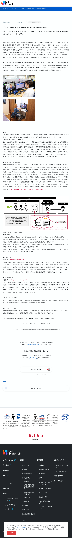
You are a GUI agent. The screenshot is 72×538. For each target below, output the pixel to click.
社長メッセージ (44, 469)
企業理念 (42, 465)
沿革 (40, 478)
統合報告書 (27, 498)
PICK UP (6, 488)
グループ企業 (43, 493)
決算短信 (26, 481)
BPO (4, 475)
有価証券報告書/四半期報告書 (29, 493)
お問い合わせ (58, 476)
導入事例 (6, 465)
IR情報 (22, 460)
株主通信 (26, 501)
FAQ (23, 520)
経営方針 (25, 469)
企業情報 (40, 460)
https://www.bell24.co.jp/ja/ (18, 280)
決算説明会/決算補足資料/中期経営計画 (29, 487)
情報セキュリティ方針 (62, 466)
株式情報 (25, 505)
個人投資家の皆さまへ (28, 515)
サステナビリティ (60, 460)
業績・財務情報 (27, 474)
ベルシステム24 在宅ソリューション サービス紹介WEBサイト (28, 189)
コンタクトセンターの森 (11, 500)
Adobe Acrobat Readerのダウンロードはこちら (36, 375)
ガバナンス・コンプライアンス (45, 483)
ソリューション (8, 460)
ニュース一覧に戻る (36, 388)
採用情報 (6, 470)
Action (5, 493)
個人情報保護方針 (61, 471)
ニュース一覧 (7, 483)
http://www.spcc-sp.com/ (17, 260)
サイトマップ (58, 481)
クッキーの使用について (22, 527)
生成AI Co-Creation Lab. (46, 507)
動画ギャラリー (44, 497)
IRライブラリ (26, 478)
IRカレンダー (26, 510)
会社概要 (42, 474)
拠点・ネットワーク (45, 488)
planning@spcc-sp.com (33, 344)
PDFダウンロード (36, 369)
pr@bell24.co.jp (32, 358)
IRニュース (25, 465)
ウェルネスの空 (10, 505)
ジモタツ (8, 509)
